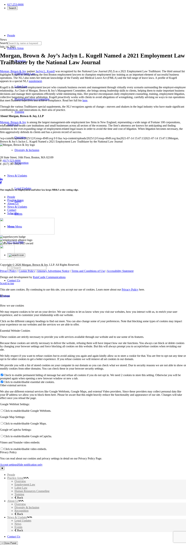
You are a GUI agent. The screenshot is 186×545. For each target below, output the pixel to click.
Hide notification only (30, 464)
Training (19, 494)
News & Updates (17, 206)
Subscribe (13, 213)
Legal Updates (23, 520)
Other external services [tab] (13, 385)
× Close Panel (8, 543)
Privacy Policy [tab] (8, 452)
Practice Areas (15, 200)
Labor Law (21, 487)
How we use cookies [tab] (12, 305)
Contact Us (13, 280)
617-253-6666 (15, 4)
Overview (20, 481)
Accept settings (8, 464)
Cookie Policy (27, 270)
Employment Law (25, 484)
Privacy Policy (8, 270)
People (11, 196)
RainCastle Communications (49, 277)
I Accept (5, 295)
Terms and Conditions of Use (88, 270)
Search (12, 8)
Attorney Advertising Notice (53, 270)
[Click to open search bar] (16, 255)
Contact (11, 210)
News (18, 523)
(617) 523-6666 (12, 160)
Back (19, 497)
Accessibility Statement (120, 270)
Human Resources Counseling (32, 491)
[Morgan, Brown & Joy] (26, 19)
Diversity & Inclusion (27, 507)
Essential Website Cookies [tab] (15, 330)
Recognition (22, 510)
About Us (13, 203)
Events (18, 527)
